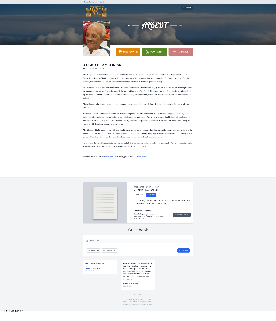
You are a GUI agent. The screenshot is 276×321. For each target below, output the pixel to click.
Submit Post (183, 250)
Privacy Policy (132, 301)
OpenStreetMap (140, 304)
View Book (139, 195)
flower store (141, 156)
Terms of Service (144, 301)
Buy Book (151, 195)
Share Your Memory (182, 215)
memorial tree (108, 156)
